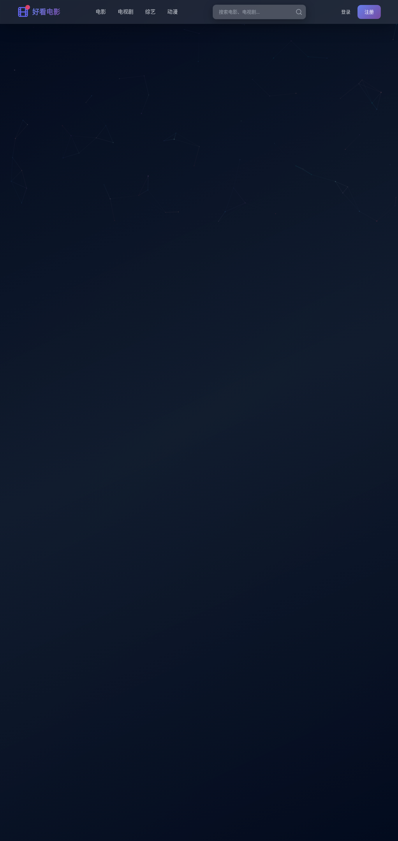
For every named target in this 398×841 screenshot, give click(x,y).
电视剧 (125, 12)
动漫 (172, 12)
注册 (369, 12)
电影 (101, 12)
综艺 (150, 12)
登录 (346, 12)
